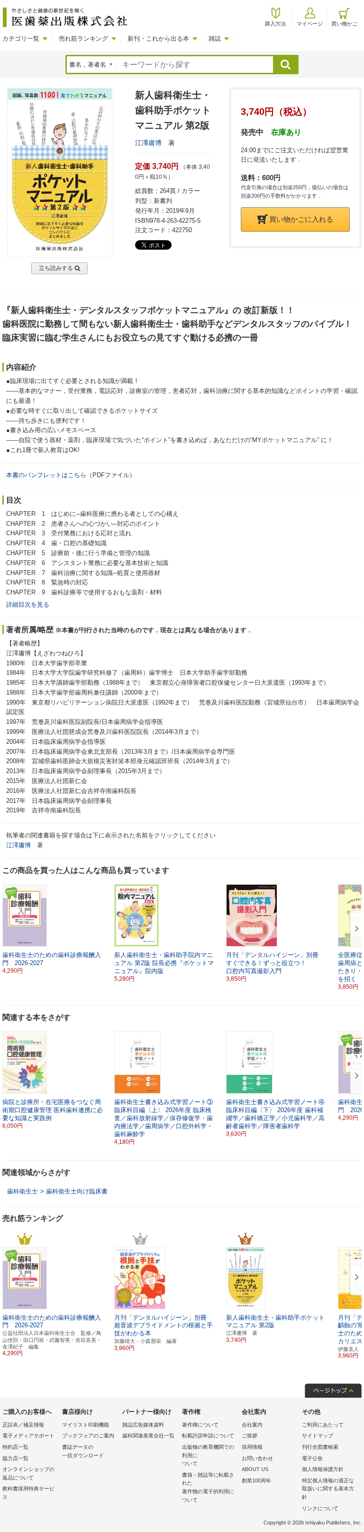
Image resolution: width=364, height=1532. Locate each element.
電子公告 (312, 1458)
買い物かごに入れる (301, 219)
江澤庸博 (148, 143)
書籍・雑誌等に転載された (208, 1487)
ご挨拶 (249, 1435)
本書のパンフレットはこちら (46, 475)
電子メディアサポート (28, 1435)
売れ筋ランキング (83, 38)
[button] (355, 929)
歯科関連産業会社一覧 (148, 1435)
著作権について (200, 1425)
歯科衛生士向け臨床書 (77, 1191)
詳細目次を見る (27, 604)
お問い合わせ (257, 1458)
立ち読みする (56, 268)
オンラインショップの (28, 1473)
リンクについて (320, 1508)
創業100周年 (256, 1480)
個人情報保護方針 (323, 1469)
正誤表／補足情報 (23, 1425)
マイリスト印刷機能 (85, 1425)
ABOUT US (255, 1469)
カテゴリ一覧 (20, 38)
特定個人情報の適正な (328, 1489)
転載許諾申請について (208, 1435)
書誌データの (83, 1451)
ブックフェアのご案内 (88, 1435)
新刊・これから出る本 (158, 38)
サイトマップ (317, 1435)
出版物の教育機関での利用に (208, 1455)
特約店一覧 (15, 1447)
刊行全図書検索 (320, 1447)
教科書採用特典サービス (28, 1493)
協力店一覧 (15, 1458)
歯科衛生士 (22, 1191)
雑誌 (215, 38)
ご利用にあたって (323, 1425)
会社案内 (252, 1425)
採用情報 (252, 1447)
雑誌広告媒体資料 (143, 1425)
